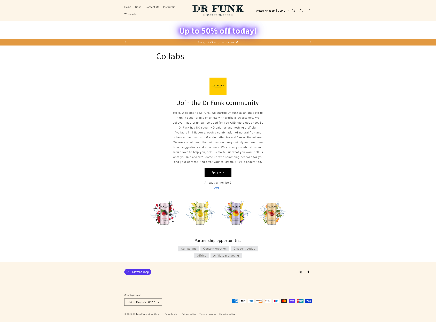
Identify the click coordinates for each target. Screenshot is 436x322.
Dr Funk (137, 314)
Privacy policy (189, 314)
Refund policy (172, 314)
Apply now (218, 172)
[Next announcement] (310, 42)
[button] (293, 10)
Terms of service (207, 314)
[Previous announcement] (125, 42)
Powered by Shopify (151, 314)
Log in (218, 187)
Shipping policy (227, 314)
